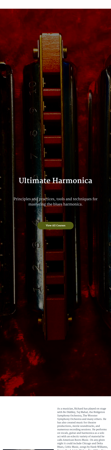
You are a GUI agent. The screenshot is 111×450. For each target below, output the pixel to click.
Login (105, 4)
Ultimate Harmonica (25, 4)
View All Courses (55, 225)
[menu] (97, 4)
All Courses (94, 4)
